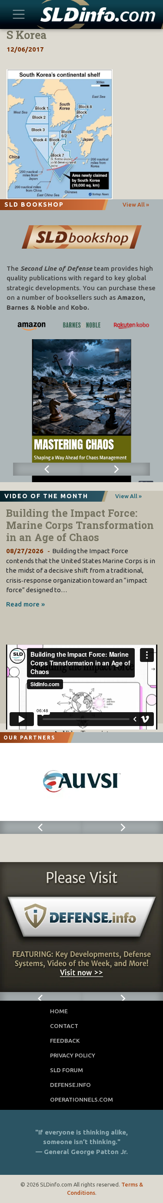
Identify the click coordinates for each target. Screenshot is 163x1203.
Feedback (65, 1040)
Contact (64, 1025)
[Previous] (47, 469)
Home (59, 1011)
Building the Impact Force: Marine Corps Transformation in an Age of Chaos (80, 524)
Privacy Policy (72, 1055)
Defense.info (70, 1084)
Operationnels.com (81, 1099)
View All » (136, 204)
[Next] (116, 469)
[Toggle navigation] (19, 14)
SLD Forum (66, 1070)
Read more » (25, 604)
